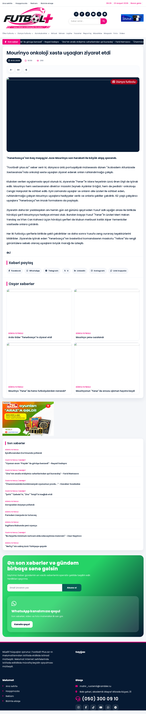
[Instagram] (76, 14)
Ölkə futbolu (8, 33)
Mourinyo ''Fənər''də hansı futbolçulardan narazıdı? (37, 390)
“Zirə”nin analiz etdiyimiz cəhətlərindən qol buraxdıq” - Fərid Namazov (87, 41)
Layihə (69, 33)
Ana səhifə (7, 3)
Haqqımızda (21, 3)
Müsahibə (97, 33)
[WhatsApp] (99, 14)
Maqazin (108, 33)
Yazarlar (78, 33)
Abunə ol (72, 587)
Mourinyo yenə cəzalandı (90, 337)
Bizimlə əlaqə (47, 3)
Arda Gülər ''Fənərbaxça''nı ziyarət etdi (30, 337)
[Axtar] (104, 21)
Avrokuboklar (41, 33)
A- (11, 69)
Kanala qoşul (22, 624)
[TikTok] (87, 14)
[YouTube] (93, 14)
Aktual (54, 33)
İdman (62, 33)
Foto (115, 33)
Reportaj (87, 33)
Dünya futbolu (24, 33)
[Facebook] (82, 14)
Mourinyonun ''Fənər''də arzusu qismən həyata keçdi (105, 390)
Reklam (34, 3)
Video (122, 33)
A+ (18, 69)
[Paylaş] (26, 70)
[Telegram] (104, 14)
